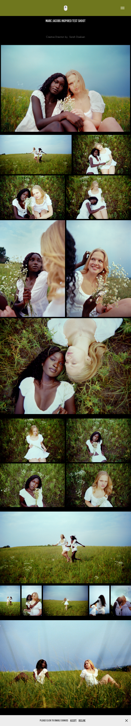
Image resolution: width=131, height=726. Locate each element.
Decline (82, 720)
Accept (73, 720)
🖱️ (66, 8)
